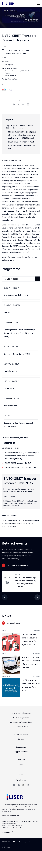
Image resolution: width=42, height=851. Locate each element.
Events (21, 775)
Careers (21, 739)
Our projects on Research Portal (21, 722)
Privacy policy (17, 842)
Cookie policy (6, 847)
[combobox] (21, 278)
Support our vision (21, 752)
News (21, 764)
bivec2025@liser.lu (25, 138)
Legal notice (27, 842)
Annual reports (21, 780)
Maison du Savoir (10, 75)
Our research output (21, 726)
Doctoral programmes (21, 718)
